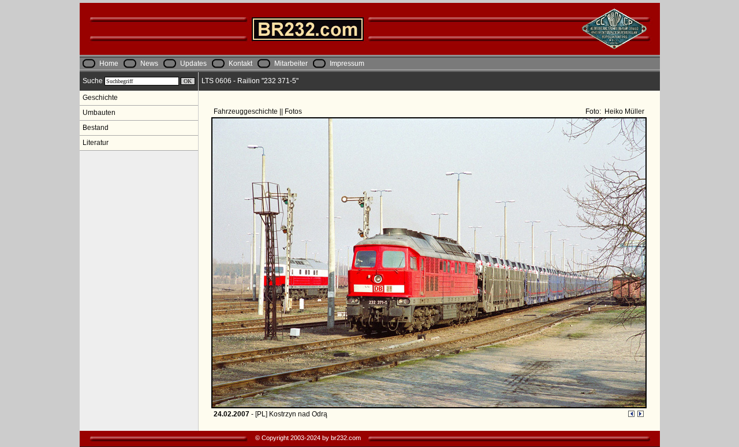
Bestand (96, 128)
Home (108, 63)
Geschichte (100, 98)
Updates (193, 63)
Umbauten (99, 113)
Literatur (96, 143)
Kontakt (240, 63)
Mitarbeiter (291, 63)
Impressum (347, 63)
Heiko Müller (623, 111)
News (149, 63)
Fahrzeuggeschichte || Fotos (259, 111)
